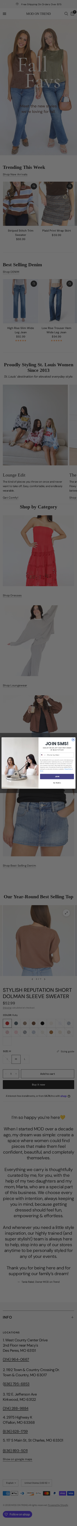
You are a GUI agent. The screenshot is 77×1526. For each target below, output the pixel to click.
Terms (41, 771)
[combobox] (43, 755)
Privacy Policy (68, 769)
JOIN (57, 776)
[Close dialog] (73, 739)
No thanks (57, 783)
